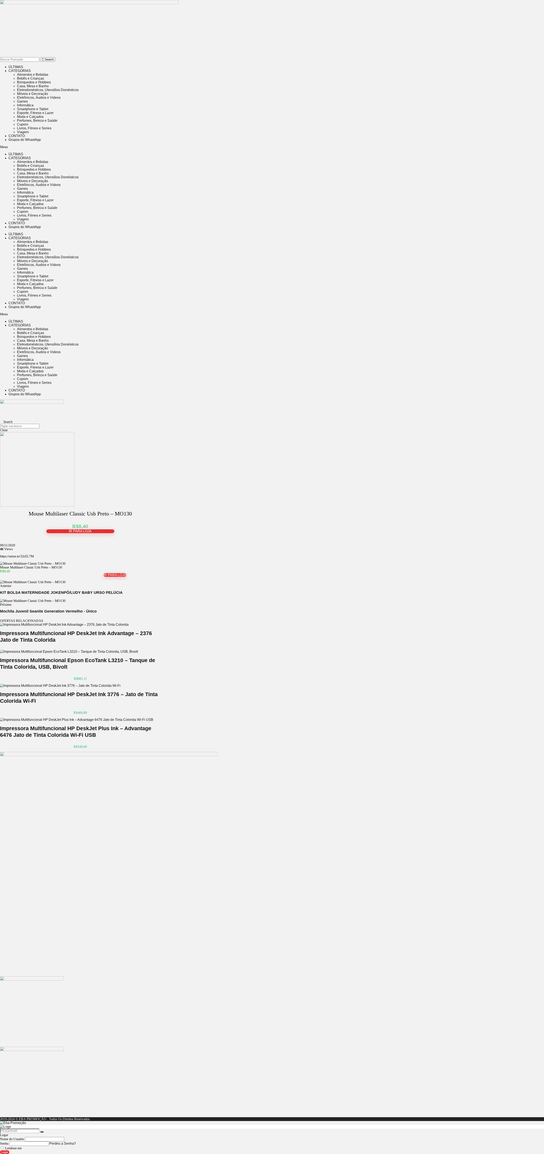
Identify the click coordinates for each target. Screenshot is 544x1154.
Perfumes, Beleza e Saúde (37, 120)
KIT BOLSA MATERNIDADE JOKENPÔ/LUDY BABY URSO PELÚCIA (61, 592)
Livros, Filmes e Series (34, 128)
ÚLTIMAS (15, 67)
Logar (4, 1152)
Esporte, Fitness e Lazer (35, 113)
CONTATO (16, 136)
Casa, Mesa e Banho (33, 86)
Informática (25, 105)
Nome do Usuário (12, 1139)
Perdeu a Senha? (62, 1143)
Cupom (22, 124)
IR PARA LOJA (80, 531)
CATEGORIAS (19, 71)
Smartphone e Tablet (32, 109)
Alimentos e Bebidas (32, 74)
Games (22, 101)
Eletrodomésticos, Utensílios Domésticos (48, 90)
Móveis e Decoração (32, 94)
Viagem (23, 132)
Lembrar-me (13, 1148)
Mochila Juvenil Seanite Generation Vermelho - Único (48, 611)
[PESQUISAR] (42, 1132)
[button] (115, 147)
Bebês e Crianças (30, 78)
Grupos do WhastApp (24, 139)
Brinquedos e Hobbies (34, 82)
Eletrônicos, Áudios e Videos (39, 97)
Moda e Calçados (30, 117)
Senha (4, 1143)
